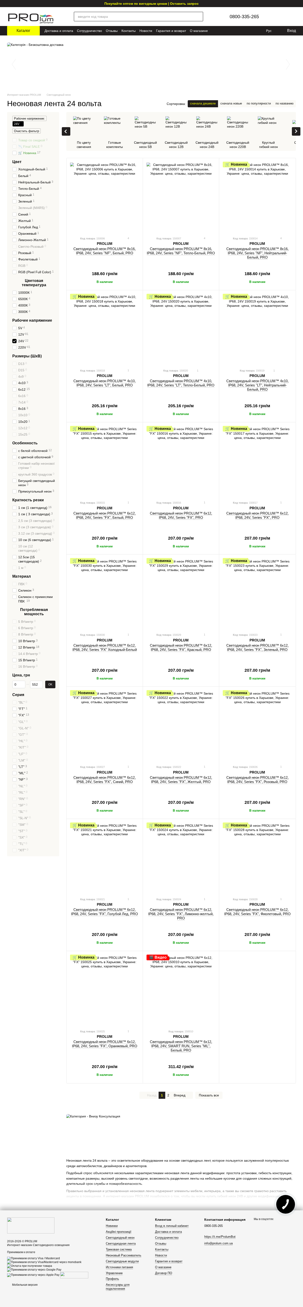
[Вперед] (296, 131)
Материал (21, 576)
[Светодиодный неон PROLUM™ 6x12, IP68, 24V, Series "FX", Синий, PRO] (104, 725)
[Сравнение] (270, 16)
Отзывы (112, 31)
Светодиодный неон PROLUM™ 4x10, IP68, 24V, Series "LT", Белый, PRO (104, 383)
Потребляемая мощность (34, 612)
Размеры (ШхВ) (27, 356)
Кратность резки (28, 500)
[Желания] (281, 16)
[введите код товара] (198, 16)
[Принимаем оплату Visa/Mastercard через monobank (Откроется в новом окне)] (44, 1262)
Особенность (25, 443)
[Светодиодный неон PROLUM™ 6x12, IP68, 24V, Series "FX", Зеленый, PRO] (257, 593)
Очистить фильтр (26, 131)
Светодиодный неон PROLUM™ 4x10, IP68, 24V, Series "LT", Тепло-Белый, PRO (180, 383)
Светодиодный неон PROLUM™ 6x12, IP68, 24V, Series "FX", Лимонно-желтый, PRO (181, 914)
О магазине (199, 31)
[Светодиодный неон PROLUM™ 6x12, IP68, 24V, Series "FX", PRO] (181, 461)
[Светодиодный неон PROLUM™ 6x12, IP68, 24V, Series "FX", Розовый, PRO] (257, 725)
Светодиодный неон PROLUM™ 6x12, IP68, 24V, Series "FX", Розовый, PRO (257, 779)
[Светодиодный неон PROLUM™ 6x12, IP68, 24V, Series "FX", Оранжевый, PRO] (104, 990)
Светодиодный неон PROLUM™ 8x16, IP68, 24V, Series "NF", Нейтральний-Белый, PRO (257, 253)
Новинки (112, 1226)
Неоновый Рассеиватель (123, 1255)
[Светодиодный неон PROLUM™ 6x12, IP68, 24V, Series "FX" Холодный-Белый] (104, 593)
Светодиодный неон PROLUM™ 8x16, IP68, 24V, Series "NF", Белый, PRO (104, 251)
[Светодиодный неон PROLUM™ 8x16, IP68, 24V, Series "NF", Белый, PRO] (104, 197)
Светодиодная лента (121, 1243)
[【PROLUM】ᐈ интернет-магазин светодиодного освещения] (30, 1225)
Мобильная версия (24, 1284)
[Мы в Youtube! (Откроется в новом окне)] (232, 30)
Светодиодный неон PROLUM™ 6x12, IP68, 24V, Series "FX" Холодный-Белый (104, 647)
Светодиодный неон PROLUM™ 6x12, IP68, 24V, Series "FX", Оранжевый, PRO (104, 1044)
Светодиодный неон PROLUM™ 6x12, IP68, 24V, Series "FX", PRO (181, 515)
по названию (285, 103)
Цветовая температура (34, 282)
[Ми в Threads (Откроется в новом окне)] (252, 30)
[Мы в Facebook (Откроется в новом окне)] (245, 30)
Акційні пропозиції (118, 1231)
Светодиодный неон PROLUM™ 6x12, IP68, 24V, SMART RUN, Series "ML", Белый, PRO (181, 1046)
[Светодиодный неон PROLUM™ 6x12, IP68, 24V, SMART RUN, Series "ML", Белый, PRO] (181, 990)
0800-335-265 (244, 16)
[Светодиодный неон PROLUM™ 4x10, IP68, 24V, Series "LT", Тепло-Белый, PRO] (181, 329)
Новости (145, 31)
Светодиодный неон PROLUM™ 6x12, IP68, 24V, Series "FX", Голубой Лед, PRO (104, 912)
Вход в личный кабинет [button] (172, 1226)
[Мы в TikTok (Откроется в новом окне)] (259, 30)
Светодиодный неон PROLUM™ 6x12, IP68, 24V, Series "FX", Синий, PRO (104, 779)
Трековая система (119, 1249)
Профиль (112, 1279)
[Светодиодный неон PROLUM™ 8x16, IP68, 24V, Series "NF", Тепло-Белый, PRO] (181, 197)
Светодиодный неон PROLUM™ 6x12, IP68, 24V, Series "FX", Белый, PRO (104, 515)
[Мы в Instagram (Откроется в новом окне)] (239, 30)
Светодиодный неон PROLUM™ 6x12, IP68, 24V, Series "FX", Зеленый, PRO (257, 647)
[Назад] (66, 131)
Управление (114, 1273)
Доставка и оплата (59, 31)
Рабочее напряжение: (29, 118)
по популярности (259, 103)
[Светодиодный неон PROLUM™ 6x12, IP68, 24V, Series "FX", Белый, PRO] (104, 461)
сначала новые (231, 103)
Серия (18, 695)
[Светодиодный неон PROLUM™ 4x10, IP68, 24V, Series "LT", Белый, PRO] (104, 329)
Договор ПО (163, 1273)
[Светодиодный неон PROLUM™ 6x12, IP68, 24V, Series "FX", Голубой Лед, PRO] (104, 857)
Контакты (128, 31)
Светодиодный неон (120, 1237)
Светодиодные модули (122, 1261)
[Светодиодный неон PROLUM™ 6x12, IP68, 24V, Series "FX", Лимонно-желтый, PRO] (181, 857)
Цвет (17, 162)
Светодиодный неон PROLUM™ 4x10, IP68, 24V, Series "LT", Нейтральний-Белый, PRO (257, 385)
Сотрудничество (89, 31)
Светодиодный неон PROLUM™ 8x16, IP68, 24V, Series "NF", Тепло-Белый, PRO (181, 251)
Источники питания (119, 1267)
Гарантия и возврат (171, 31)
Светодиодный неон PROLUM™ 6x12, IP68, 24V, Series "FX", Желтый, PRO (181, 779)
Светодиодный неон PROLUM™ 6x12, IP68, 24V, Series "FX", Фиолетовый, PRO (257, 912)
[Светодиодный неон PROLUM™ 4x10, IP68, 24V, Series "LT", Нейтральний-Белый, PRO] (257, 329)
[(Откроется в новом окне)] (74, 1275)
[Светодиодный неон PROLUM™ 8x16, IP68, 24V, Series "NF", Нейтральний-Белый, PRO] (257, 197)
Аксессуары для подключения (117, 1286)
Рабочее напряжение (32, 320)
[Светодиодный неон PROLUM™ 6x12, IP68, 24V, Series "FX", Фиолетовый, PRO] (257, 857)
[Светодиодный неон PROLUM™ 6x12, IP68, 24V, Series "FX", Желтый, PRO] (181, 725)
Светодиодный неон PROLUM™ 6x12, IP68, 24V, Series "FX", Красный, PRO (181, 647)
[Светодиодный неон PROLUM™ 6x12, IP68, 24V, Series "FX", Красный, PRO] (181, 593)
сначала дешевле (203, 103)
